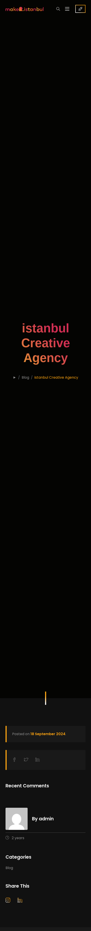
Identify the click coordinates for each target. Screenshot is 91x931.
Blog (25, 377)
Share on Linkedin (38, 760)
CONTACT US (80, 9)
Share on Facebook (15, 760)
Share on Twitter (27, 760)
